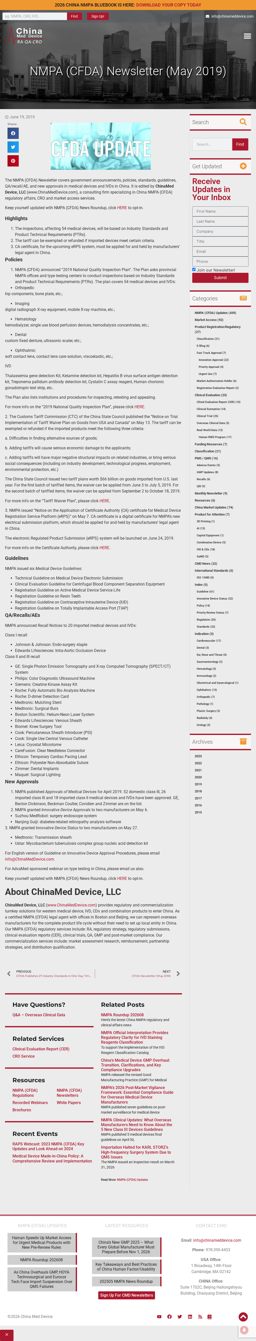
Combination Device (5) (211, 542)
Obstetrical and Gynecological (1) (217, 683)
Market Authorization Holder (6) (216, 381)
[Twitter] (179, 1316)
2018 (198, 791)
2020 (198, 777)
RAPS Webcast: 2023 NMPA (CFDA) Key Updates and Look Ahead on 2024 (48, 1146)
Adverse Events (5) (208, 465)
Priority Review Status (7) (212, 612)
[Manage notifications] (244, 1330)
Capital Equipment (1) (210, 535)
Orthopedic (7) (206, 697)
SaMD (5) (202, 556)
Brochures (21, 1110)
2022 (198, 763)
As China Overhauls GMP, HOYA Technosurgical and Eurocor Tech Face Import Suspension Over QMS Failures (41, 1279)
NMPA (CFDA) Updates (132, 1180)
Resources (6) (205, 500)
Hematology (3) (206, 668)
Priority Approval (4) (211, 367)
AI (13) (201, 528)
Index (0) (201, 584)
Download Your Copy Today (168, 5)
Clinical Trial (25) (207, 416)
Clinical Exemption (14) (211, 409)
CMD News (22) (206, 563)
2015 (198, 812)
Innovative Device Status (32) (215, 598)
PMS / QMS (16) (206, 458)
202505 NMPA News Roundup (126, 1281)
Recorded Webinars (30, 1102)
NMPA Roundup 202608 (122, 1015)
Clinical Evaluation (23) (211, 395)
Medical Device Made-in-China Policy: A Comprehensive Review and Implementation (52, 1158)
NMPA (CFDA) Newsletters (69, 1093)
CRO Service (23, 1056)
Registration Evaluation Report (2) (218, 388)
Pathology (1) (205, 704)
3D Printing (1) (206, 521)
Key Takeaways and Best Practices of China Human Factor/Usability (126, 1267)
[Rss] (200, 1316)
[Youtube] (159, 1316)
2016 (198, 805)
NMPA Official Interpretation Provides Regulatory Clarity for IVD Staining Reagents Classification (134, 1037)
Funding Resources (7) (211, 444)
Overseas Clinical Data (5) (213, 423)
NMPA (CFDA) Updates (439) (215, 313)
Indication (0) (204, 634)
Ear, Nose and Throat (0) (212, 654)
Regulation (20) (206, 619)
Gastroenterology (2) (209, 661)
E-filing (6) (203, 346)
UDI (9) (201, 486)
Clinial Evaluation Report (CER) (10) (218, 402)
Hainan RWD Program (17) (215, 437)
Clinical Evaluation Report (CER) (41, 1049)
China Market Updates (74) (214, 507)
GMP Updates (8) (207, 472)
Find (74, 16)
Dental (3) (203, 647)
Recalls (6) (203, 479)
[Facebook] (169, 1316)
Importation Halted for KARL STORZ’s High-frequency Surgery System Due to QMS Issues (136, 1152)
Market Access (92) (209, 320)
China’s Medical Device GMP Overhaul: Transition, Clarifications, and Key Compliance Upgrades (135, 1065)
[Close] (7, 1335)
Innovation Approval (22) (214, 360)
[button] (248, 36)
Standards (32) (206, 626)
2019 (198, 784)
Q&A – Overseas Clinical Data (38, 1015)
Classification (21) (208, 339)
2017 (198, 798)
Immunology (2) (206, 676)
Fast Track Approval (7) (211, 353)
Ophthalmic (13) (207, 690)
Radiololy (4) (204, 718)
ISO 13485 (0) (205, 577)
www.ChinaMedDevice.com (71, 905)
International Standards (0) (214, 570)
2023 (198, 756)
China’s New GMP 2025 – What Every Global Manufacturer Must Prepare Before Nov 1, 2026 (126, 1247)
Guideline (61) (205, 591)
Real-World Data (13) (210, 430)
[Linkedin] (190, 1316)
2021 (198, 770)
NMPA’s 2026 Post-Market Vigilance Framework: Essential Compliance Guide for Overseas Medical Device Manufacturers (137, 1095)
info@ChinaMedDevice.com (29, 859)
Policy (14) (203, 605)
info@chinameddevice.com (217, 1240)
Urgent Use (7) (208, 374)
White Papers (69, 1102)
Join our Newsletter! (216, 269)
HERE (122, 207)
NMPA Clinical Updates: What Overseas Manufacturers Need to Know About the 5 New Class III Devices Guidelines (136, 1125)
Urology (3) (203, 725)
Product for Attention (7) (212, 514)
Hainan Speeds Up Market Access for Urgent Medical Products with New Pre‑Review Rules (41, 1242)
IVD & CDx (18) (206, 549)
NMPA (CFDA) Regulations (25, 1093)
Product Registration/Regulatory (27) (217, 329)
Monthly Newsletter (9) (211, 493)
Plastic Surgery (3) (208, 711)
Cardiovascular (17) (209, 640)
